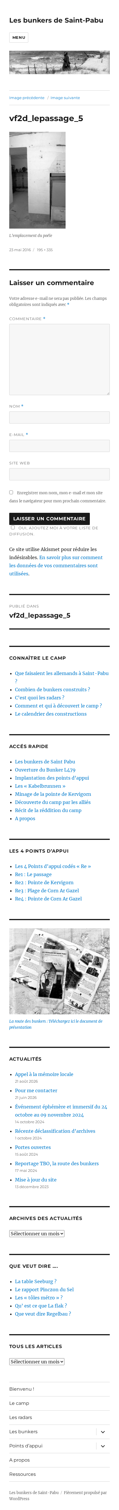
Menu (18, 37)
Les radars (20, 1417)
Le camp (19, 1403)
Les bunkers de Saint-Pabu (56, 20)
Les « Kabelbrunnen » (40, 786)
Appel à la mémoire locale (44, 1074)
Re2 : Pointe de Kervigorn (44, 882)
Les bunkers (23, 1431)
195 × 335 (45, 249)
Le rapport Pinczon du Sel (44, 1289)
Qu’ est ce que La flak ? (41, 1306)
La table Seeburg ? (36, 1281)
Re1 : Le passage (33, 874)
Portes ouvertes (33, 1147)
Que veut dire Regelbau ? (43, 1314)
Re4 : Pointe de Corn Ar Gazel (48, 899)
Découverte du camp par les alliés (53, 802)
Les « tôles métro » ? (39, 1298)
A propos (25, 818)
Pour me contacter (36, 1090)
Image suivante (65, 97)
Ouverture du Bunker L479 (45, 770)
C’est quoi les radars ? (39, 698)
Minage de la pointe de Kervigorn (53, 794)
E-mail (18, 434)
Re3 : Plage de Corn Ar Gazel (47, 890)
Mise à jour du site (36, 1180)
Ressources (22, 1474)
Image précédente (26, 97)
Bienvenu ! (21, 1389)
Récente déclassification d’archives (55, 1131)
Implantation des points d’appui (52, 778)
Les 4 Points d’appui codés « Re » (53, 866)
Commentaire (27, 318)
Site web (19, 463)
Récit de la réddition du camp (48, 810)
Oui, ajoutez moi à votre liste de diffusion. (53, 531)
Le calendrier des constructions (51, 714)
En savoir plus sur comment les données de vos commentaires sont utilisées (56, 566)
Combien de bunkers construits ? (52, 689)
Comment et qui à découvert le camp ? (58, 706)
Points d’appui (25, 1446)
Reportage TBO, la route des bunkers (57, 1163)
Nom (16, 406)
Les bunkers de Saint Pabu (45, 762)
